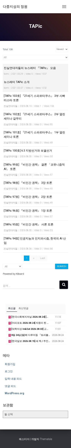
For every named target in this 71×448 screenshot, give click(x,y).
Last (42, 258)
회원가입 (10, 364)
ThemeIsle (46, 439)
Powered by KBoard (13, 273)
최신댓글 (23, 308)
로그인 (9, 371)
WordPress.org (14, 393)
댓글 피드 (10, 386)
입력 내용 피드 (13, 378)
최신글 (12, 308)
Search (61, 266)
